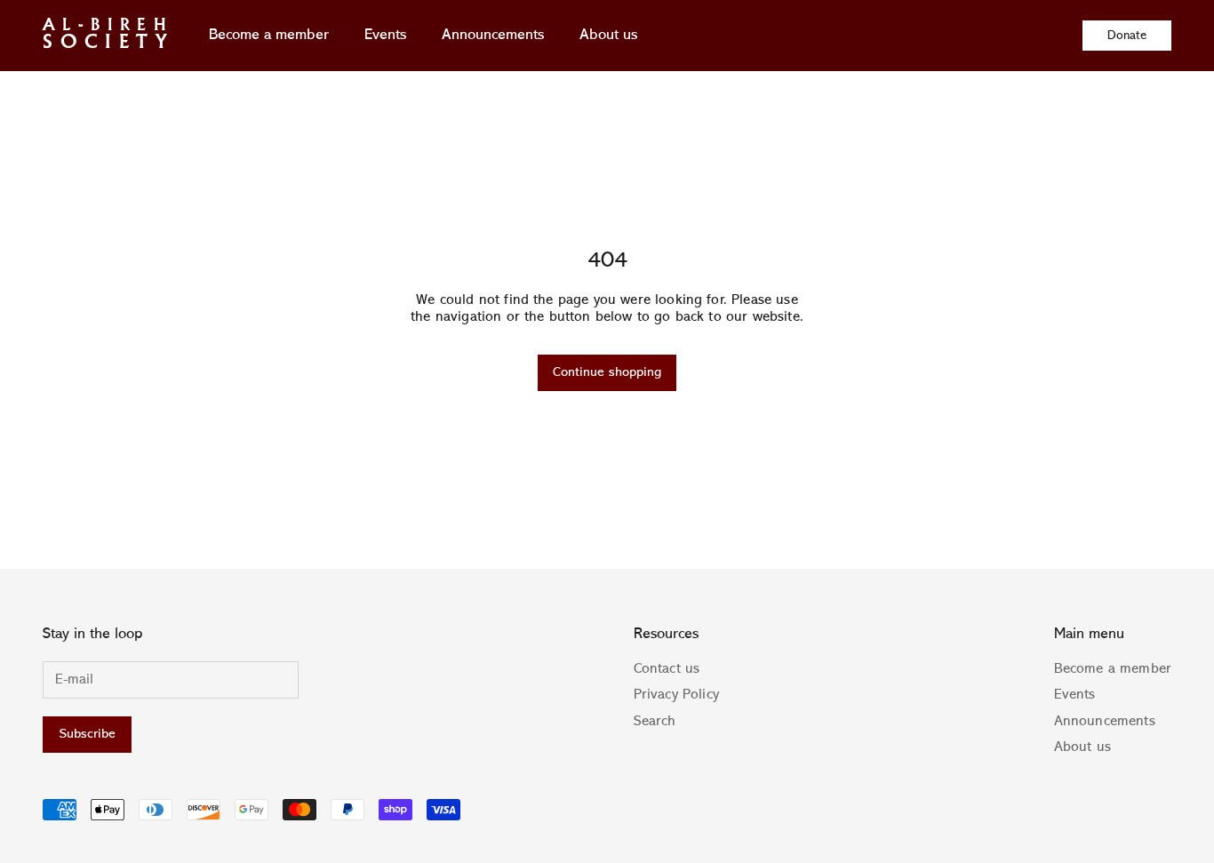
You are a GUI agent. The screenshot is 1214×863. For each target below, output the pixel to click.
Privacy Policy (676, 695)
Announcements (493, 35)
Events (385, 35)
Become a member (269, 35)
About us (608, 35)
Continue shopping (607, 373)
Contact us (667, 669)
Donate (1126, 35)
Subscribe (88, 734)
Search (655, 722)
